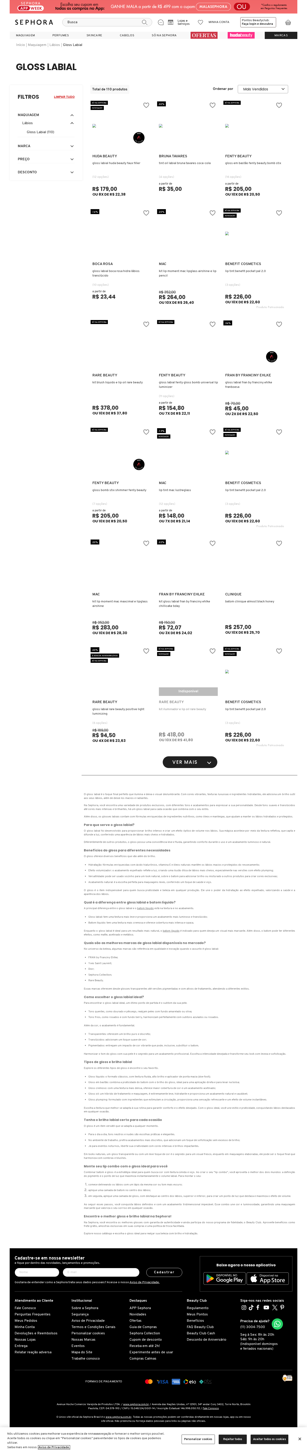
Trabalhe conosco (85, 1359)
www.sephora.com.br (136, 1404)
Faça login (249, 24)
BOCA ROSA (102, 264)
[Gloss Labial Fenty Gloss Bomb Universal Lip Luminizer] (188, 344)
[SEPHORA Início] (34, 22)
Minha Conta (25, 1327)
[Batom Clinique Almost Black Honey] (254, 564)
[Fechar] (300, 1439)
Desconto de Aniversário (206, 1340)
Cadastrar (164, 1272)
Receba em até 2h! (144, 1346)
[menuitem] (25, 35)
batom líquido (145, 908)
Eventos (78, 1346)
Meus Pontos (197, 1314)
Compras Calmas (142, 1359)
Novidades (137, 1314)
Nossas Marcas (83, 1340)
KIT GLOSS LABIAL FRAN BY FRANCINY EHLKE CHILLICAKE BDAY (184, 604)
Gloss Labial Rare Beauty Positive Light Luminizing (118, 712)
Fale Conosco (25, 1308)
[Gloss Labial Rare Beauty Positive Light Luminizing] (121, 671)
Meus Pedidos (26, 1321)
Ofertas (135, 1321)
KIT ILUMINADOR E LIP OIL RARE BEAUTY (182, 709)
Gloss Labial (72, 45)
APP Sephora (140, 1308)
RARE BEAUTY (104, 375)
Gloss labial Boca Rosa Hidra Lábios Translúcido (116, 273)
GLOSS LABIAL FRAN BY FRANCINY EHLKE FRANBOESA (248, 385)
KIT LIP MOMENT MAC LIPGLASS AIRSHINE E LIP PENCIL (187, 273)
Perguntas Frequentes (33, 1314)
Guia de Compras (143, 1327)
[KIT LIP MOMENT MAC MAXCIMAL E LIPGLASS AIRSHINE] (121, 564)
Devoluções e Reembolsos (36, 1333)
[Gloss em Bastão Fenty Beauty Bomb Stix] (254, 125)
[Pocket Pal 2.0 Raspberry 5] (254, 233)
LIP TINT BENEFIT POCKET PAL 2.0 (245, 271)
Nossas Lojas (25, 1340)
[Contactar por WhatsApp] (277, 1324)
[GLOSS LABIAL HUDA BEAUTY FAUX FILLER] (121, 125)
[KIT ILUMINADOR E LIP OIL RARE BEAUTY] (188, 671)
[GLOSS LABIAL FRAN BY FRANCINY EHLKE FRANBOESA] (254, 344)
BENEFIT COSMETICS (243, 264)
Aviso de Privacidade (88, 1321)
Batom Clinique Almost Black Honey (249, 601)
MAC (162, 264)
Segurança (80, 1314)
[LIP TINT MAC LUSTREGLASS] (188, 452)
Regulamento (198, 1308)
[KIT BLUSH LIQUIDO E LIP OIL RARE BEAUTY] (121, 344)
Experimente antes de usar (151, 1352)
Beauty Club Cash (201, 1333)
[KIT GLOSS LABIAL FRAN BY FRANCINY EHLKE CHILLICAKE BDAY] (188, 564)
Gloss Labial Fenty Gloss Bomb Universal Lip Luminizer (188, 385)
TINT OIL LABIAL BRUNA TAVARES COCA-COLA (185, 163)
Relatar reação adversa (33, 1352)
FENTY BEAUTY (238, 156)
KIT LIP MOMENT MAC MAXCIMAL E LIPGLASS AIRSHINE (120, 604)
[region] (153, 1439)
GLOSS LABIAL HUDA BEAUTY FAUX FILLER (116, 163)
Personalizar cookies (88, 1333)
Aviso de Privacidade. (144, 1282)
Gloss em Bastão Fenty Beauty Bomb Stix (253, 163)
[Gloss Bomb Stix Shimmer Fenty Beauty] (121, 452)
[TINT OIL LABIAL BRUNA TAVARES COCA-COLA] (188, 125)
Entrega (21, 1346)
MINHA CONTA (219, 22)
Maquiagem (37, 45)
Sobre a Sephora (84, 1308)
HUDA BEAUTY (104, 156)
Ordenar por (223, 89)
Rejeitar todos (232, 1439)
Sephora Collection (144, 1333)
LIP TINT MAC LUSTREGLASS (175, 490)
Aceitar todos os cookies (269, 1439)
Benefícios (195, 1321)
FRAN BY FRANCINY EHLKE (248, 375)
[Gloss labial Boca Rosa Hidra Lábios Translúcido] (121, 233)
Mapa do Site (81, 1352)
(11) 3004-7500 (252, 1327)
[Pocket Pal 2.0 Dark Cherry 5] (254, 452)
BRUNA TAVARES (173, 156)
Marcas (281, 35)
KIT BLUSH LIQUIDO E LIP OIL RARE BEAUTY (117, 382)
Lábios (54, 45)
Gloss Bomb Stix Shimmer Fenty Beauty (119, 490)
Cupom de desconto (145, 1340)
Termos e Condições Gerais (93, 1327)
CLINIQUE (233, 594)
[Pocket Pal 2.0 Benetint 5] (254, 671)
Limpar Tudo (64, 97)
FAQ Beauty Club (200, 1327)
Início (20, 45)
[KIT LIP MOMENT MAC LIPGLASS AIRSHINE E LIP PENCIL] (188, 233)
